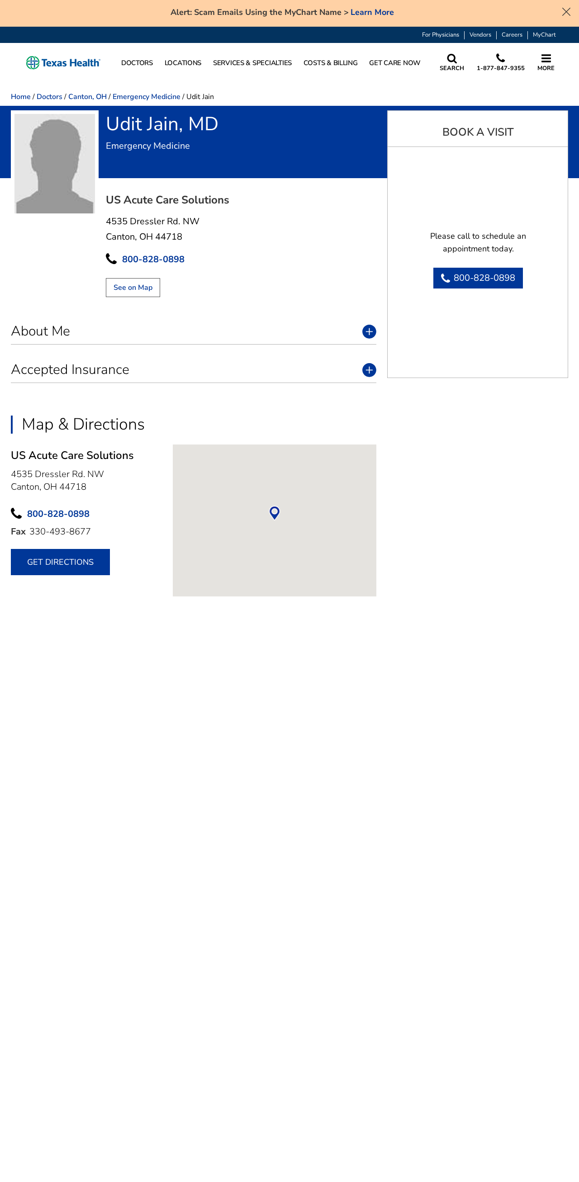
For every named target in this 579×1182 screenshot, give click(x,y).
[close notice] (566, 11)
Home (21, 97)
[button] (63, 63)
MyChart (544, 35)
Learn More (372, 12)
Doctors (49, 97)
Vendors (480, 35)
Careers (512, 35)
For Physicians (440, 35)
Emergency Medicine (146, 97)
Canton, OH (87, 97)
